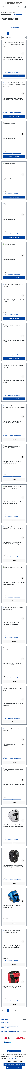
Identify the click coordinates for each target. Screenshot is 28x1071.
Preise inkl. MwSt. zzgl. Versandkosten (12, 72)
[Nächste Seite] (12, 33)
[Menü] (3, 6)
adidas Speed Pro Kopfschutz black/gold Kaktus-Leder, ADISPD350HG (12, 543)
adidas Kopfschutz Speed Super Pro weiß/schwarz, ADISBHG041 (13, 825)
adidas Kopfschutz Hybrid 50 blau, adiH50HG (14, 704)
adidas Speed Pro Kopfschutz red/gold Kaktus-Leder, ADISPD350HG (12, 502)
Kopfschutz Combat (9, 138)
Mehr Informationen (12, 1058)
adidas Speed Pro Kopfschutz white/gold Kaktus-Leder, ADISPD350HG (12, 421)
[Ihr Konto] (21, 6)
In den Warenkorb (14, 76)
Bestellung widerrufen (14, 1051)
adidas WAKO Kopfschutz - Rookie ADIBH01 (13, 300)
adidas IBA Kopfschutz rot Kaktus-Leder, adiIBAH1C (14, 583)
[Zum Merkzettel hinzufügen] (22, 53)
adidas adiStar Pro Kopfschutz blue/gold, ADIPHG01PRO (12, 906)
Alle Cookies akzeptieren (14, 1068)
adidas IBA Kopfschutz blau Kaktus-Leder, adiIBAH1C (11, 623)
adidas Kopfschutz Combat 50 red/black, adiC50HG (12, 987)
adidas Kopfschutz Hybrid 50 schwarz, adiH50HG (12, 664)
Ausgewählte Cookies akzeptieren (14, 1064)
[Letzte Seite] (15, 33)
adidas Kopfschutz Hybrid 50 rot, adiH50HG (13, 744)
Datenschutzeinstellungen (14, 1061)
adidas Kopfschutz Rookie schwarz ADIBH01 (14, 785)
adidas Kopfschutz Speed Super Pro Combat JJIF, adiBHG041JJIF (13, 58)
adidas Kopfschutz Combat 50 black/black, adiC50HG (12, 462)
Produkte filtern (15, 27)
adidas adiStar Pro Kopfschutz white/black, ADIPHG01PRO (12, 946)
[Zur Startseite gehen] (14, 3)
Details (14, 439)
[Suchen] (14, 6)
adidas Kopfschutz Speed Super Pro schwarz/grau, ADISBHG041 (13, 865)
